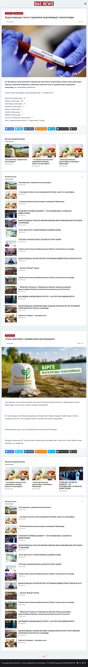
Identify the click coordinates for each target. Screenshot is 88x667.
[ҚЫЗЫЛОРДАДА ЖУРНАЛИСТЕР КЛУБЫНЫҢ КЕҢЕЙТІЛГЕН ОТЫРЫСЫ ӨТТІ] (11, 261)
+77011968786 (50, 663)
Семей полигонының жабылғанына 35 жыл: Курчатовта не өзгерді (46, 249)
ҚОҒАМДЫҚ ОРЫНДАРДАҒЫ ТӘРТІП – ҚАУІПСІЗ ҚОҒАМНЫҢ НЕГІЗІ (46, 296)
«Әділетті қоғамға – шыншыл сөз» (32, 315)
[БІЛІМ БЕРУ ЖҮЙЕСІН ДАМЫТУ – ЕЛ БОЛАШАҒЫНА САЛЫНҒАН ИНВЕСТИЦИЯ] (11, 214)
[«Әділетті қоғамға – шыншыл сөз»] (11, 318)
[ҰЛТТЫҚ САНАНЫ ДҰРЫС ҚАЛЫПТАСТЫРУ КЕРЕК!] (11, 242)
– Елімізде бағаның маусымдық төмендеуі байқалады (69, 162)
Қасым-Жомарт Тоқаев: (29, 268)
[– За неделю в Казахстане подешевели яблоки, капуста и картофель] (44, 150)
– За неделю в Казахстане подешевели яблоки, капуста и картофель (42, 162)
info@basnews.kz (31, 663)
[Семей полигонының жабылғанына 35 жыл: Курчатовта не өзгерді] (11, 252)
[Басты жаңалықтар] (44, 3)
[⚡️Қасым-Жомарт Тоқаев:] (11, 271)
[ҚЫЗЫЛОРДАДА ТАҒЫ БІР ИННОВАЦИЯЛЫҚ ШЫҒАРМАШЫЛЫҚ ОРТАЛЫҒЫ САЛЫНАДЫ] (11, 223)
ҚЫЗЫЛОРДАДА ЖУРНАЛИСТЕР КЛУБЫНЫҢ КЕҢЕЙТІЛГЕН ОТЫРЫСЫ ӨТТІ (50, 258)
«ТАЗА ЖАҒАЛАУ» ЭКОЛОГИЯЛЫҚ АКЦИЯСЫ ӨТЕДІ (39, 230)
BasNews (9, 13)
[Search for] (85, 4)
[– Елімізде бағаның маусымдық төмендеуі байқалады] (71, 150)
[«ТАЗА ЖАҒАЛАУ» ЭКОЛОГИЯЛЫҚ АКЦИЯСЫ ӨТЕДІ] (11, 233)
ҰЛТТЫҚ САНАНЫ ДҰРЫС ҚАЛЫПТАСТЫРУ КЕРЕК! (39, 239)
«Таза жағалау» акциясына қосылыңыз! (34, 182)
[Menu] (3, 4)
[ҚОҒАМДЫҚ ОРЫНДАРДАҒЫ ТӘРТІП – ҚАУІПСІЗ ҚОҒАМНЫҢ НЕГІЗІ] (11, 299)
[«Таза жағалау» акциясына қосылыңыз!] (17, 150)
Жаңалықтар (18, 13)
